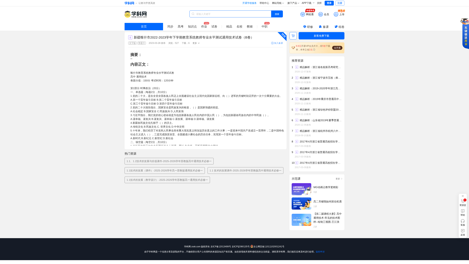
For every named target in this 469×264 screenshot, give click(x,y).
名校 (239, 26)
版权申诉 (320, 251)
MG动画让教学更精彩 (325, 187)
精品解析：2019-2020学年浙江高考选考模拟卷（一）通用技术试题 (321, 88)
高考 (181, 26)
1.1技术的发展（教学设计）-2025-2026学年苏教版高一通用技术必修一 (167, 179)
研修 (310, 26)
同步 (170, 26)
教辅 (250, 26)
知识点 (192, 26)
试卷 (214, 26)
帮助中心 (264, 3)
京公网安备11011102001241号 (268, 246)
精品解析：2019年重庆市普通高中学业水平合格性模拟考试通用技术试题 (321, 99)
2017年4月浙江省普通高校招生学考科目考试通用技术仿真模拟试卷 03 (321, 141)
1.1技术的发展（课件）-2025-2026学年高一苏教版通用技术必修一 (165, 170)
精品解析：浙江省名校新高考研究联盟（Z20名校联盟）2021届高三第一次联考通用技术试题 (321, 67)
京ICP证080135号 (241, 246)
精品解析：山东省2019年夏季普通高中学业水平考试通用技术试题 (321, 120)
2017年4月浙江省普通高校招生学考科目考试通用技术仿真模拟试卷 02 (321, 152)
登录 (329, 3)
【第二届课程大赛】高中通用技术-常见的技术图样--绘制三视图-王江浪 (327, 217)
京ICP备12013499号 (221, 246)
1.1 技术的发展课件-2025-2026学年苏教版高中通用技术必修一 (245, 170)
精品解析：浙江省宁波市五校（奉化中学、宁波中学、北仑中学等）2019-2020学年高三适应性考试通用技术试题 (321, 77)
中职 (264, 26)
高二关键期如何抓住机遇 (327, 201)
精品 (229, 26)
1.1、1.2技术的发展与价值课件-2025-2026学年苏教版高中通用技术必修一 (169, 161)
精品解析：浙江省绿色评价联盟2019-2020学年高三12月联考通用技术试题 (321, 109)
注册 (339, 3)
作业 (204, 26)
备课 (326, 26)
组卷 (341, 26)
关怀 (319, 3)
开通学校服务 (249, 3)
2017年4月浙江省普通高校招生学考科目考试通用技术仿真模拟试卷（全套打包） (321, 162)
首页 (144, 26)
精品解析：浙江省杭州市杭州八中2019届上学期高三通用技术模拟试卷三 (321, 130)
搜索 (277, 13)
